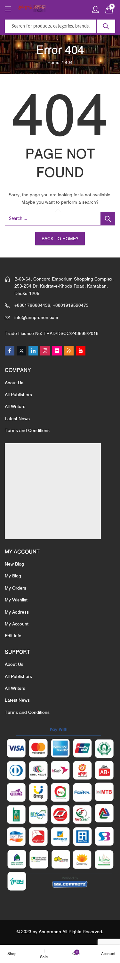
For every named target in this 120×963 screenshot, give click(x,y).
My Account (16, 624)
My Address (17, 612)
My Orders (15, 588)
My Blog (13, 576)
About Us (14, 383)
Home (53, 62)
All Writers (15, 406)
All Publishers (18, 394)
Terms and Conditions (27, 430)
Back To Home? (60, 238)
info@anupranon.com (36, 317)
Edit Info (13, 636)
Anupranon (50, 931)
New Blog (14, 564)
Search (106, 26)
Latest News (17, 418)
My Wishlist (16, 600)
